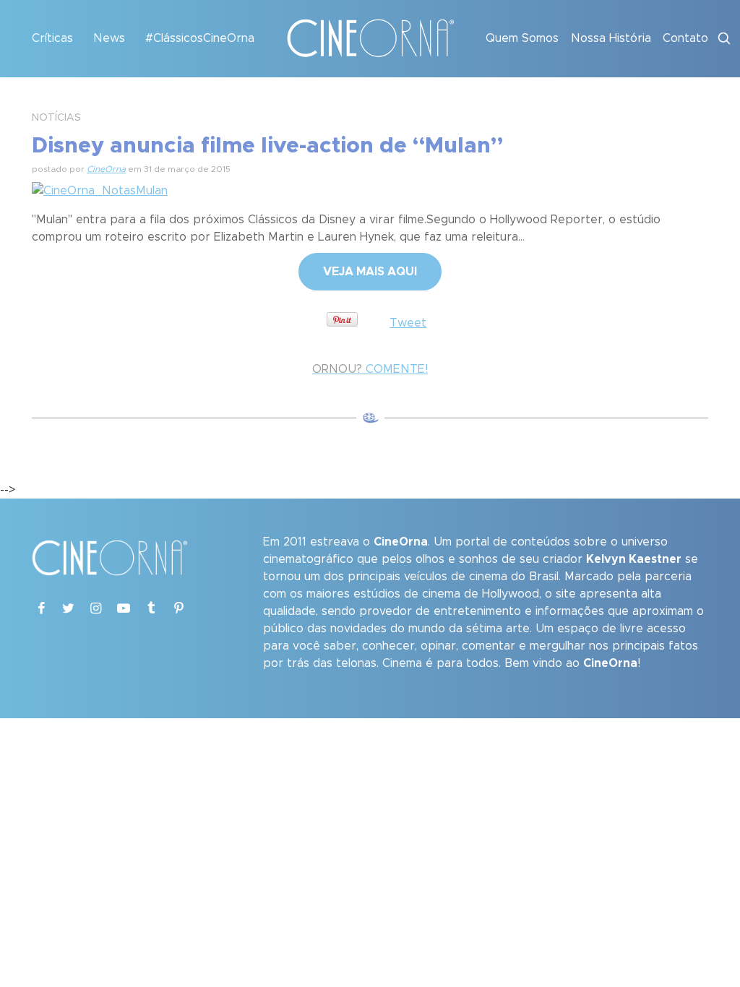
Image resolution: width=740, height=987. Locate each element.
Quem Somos (522, 38)
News (109, 38)
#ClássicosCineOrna (199, 38)
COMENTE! (370, 369)
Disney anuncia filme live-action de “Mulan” (267, 146)
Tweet (408, 323)
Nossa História (611, 38)
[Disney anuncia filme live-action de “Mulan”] (100, 188)
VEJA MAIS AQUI (370, 271)
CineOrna (106, 169)
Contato (685, 38)
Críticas (52, 38)
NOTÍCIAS (56, 118)
